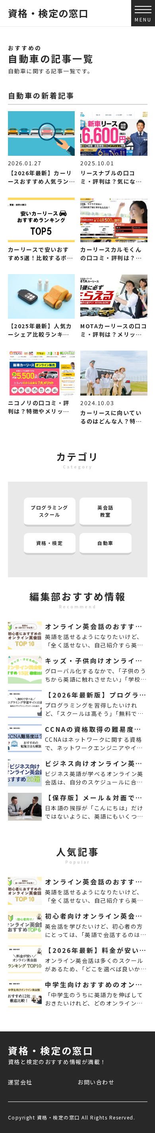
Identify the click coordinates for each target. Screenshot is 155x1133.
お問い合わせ (96, 1082)
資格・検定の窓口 (48, 13)
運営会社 (20, 1082)
